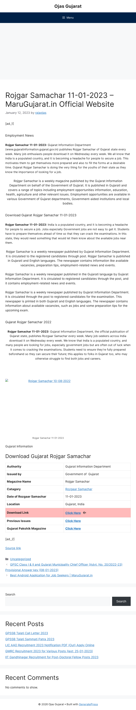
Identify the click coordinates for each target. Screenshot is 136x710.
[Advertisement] (68, 49)
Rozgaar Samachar (78, 489)
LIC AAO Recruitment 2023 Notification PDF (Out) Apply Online (49, 645)
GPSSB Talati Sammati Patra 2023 (29, 639)
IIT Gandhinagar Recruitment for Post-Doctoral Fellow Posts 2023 (51, 657)
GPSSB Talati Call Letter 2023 (26, 633)
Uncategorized (20, 559)
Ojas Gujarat (68, 6)
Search (10, 594)
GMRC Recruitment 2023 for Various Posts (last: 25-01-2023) (49, 651)
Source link (13, 548)
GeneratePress (88, 704)
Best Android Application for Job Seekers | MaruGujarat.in (51, 575)
